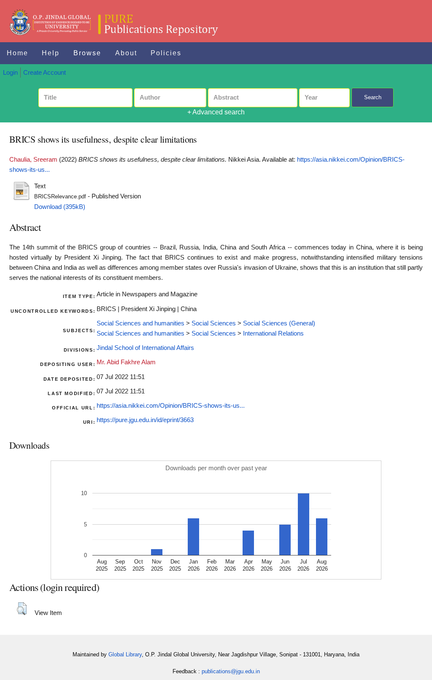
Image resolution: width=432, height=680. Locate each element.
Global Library (125, 654)
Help (50, 53)
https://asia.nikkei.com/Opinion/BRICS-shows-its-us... (171, 405)
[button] (22, 608)
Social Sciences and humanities (140, 323)
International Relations (273, 333)
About (126, 53)
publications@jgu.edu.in (231, 671)
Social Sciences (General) (279, 323)
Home (17, 53)
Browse (87, 53)
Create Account (44, 72)
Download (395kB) (59, 206)
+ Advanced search (216, 112)
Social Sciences (214, 323)
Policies (166, 53)
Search (372, 97)
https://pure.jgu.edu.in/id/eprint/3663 (145, 420)
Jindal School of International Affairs (145, 347)
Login (10, 72)
